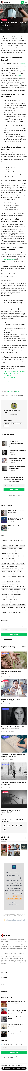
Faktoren (4, 563)
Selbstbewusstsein (21, 604)
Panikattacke (7, 423)
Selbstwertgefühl (5, 609)
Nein (13, 203)
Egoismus (21, 555)
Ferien (13, 563)
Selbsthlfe (6, 425)
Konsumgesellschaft (18, 573)
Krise (23, 576)
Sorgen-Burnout (21, 609)
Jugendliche (19, 571)
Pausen (23, 589)
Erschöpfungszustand (19, 561)
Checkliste (12, 550)
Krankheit (9, 576)
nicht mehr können (17, 65)
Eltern (6, 558)
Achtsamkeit (4, 540)
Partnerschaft (17, 589)
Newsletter (22, 2)
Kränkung (14, 576)
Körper (3, 576)
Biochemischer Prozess (12, 548)
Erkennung (4, 19)
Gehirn (3, 566)
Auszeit (16, 545)
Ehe (2, 558)
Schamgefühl (9, 597)
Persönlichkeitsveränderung (8, 259)
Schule (10, 599)
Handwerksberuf (5, 568)
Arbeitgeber (15, 543)
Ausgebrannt (4, 545)
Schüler (15, 599)
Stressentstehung (15, 614)
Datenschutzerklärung (17, 495)
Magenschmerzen (17, 579)
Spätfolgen (4, 612)
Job (14, 571)
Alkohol (10, 540)
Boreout (20, 548)
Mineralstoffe (5, 586)
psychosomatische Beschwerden (14, 594)
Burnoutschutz (5, 550)
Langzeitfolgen (5, 579)
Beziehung (4, 548)
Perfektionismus (5, 591)
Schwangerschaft (15, 602)
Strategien (15, 612)
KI (7, 573)
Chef (17, 550)
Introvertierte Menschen (7, 571)
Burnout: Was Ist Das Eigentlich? (11, 377)
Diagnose (11, 555)
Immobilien (21, 568)
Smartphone (13, 609)
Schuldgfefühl (5, 599)
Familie (8, 563)
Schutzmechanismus (6, 602)
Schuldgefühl (17, 597)
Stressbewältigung (6, 614)
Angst (22, 540)
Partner (11, 589)
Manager (3, 581)
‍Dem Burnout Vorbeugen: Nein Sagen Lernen (14, 371)
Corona (21, 550)
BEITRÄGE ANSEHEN (14, 414)
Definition (11, 553)
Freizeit (17, 563)
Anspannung (4, 543)
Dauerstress (4, 553)
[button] (26, 2)
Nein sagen (22, 586)
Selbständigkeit (12, 604)
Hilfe (16, 568)
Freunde (22, 563)
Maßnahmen (17, 581)
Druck (16, 555)
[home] (6, 2)
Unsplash (17, 391)
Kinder (11, 573)
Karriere (3, 573)
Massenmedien (10, 581)
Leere (11, 579)
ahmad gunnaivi (9, 391)
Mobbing (11, 586)
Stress (20, 612)
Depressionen (4, 555)
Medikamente (4, 584)
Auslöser (11, 545)
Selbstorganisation (20, 607)
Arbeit (10, 543)
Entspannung (12, 558)
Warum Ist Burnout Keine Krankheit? (12, 950)
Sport (9, 612)
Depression (17, 553)
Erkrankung (4, 561)
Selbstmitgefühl (11, 607)
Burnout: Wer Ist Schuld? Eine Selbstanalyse (14, 384)
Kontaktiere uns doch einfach (12, 967)
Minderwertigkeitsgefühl (14, 584)
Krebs (19, 576)
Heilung (19, 75)
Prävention (20, 591)
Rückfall (3, 597)
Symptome (19, 423)
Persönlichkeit (13, 591)
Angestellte (16, 540)
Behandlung (22, 545)
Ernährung (11, 561)
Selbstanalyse (5, 604)
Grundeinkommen (13, 566)
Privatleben (4, 594)
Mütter (16, 586)
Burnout (23, 63)
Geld (7, 566)
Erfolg (18, 558)
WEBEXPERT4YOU (18, 1065)
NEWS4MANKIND (7, 1065)
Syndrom (13, 423)
